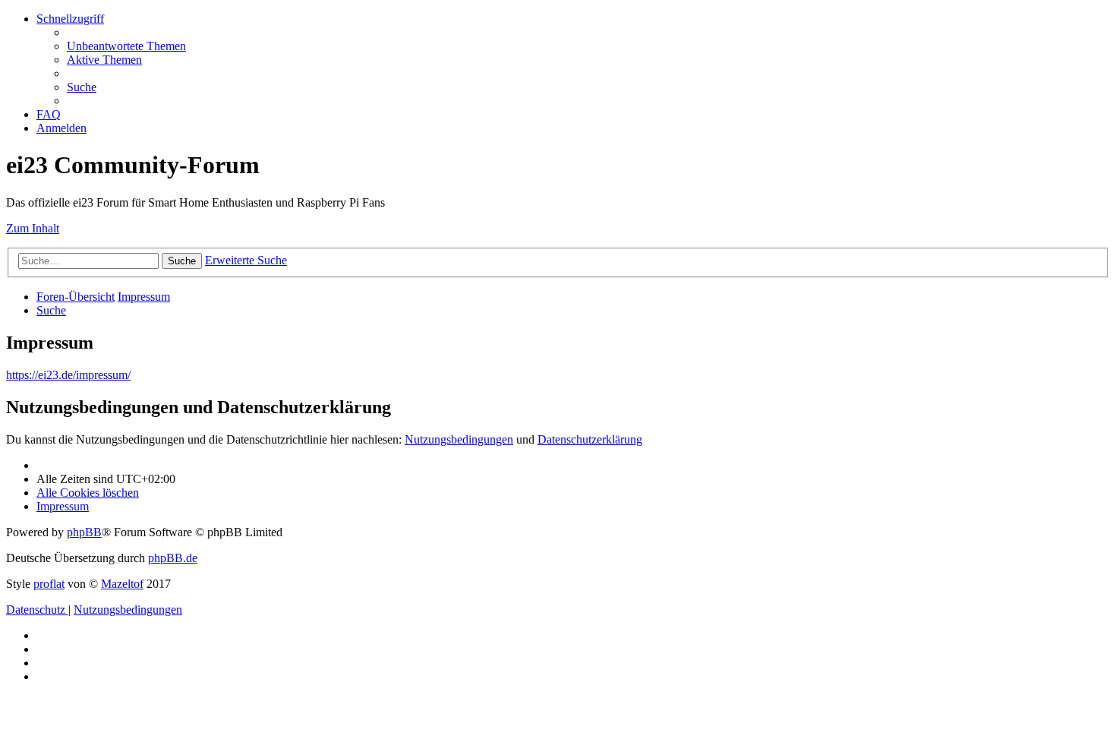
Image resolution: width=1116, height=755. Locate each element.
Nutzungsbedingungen (459, 439)
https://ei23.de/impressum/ (68, 374)
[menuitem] (126, 45)
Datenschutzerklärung (590, 439)
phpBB (84, 532)
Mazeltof (122, 583)
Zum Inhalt (32, 228)
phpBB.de (172, 557)
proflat (49, 583)
